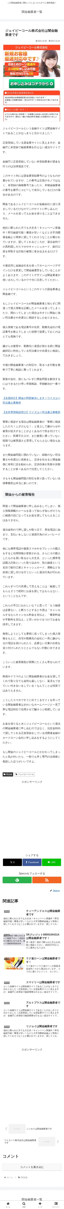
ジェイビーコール (26, 774)
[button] (57, 711)
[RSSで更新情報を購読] (46, 880)
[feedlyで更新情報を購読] (17, 880)
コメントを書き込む (32, 1167)
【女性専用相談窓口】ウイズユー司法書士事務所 (31, 412)
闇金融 (9, 774)
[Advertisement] (32, 816)
